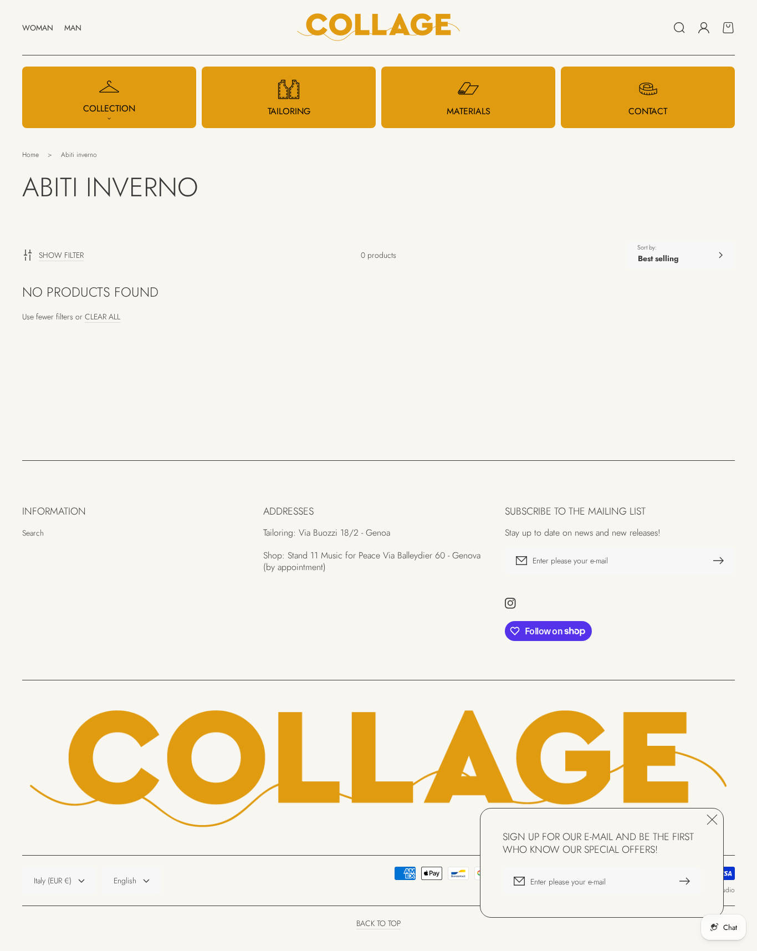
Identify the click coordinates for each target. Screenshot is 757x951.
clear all (102, 317)
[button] (679, 28)
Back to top (378, 923)
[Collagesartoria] (378, 27)
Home (30, 155)
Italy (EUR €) (52, 880)
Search (33, 533)
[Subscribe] (721, 560)
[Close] (712, 819)
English (125, 880)
